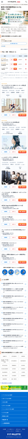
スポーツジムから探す (6, 398)
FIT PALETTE (3, 4)
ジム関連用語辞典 (6, 423)
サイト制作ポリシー (10, 429)
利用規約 (23, 429)
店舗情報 (5, 114)
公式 (11, 59)
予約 (15, 59)
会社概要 (4, 429)
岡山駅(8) (14, 372)
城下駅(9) (14, 368)
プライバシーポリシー (10, 431)
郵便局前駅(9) (23, 360)
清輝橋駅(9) (14, 365)
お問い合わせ (18, 429)
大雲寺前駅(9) (14, 356)
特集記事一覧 (5, 419)
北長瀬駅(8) (23, 375)
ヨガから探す (5, 402)
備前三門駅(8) (4, 375)
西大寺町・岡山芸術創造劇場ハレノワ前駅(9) (4, 361)
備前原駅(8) (5, 379)
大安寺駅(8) (14, 375)
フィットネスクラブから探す (8, 409)
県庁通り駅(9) (4, 365)
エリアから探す (5, 412)
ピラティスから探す (6, 405)
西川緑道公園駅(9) (4, 368)
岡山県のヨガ (9, 4)
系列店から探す (5, 416)
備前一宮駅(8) (14, 379)
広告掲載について (18, 431)
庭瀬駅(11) (5, 356)
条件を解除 (3, 46)
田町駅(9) (23, 356)
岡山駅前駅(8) (4, 372)
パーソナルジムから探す (7, 395)
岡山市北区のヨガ (17, 4)
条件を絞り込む (15, 43)
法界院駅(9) (23, 368)
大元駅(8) (23, 372)
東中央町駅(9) (14, 360)
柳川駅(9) (23, 365)
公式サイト (14, 114)
